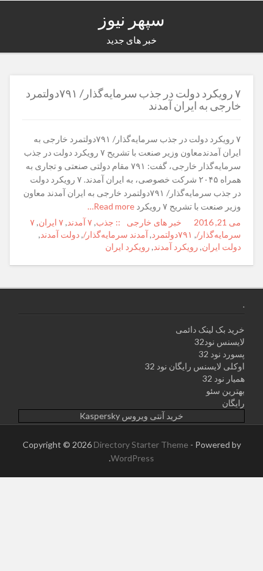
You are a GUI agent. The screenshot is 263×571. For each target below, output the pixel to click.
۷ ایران (51, 222)
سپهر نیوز (131, 19)
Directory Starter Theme (142, 444)
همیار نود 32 (223, 378)
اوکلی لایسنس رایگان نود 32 (195, 366)
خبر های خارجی (154, 222)
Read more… (111, 206)
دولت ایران (221, 246)
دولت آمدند (60, 234)
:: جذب (108, 222)
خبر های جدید (131, 39)
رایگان (233, 403)
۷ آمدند (79, 222)
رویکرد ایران (127, 246)
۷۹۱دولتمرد (172, 234)
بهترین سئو (225, 390)
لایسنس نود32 (219, 341)
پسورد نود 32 (222, 354)
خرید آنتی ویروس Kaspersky (131, 415)
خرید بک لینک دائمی (210, 329)
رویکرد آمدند (176, 246)
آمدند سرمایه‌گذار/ (115, 234)
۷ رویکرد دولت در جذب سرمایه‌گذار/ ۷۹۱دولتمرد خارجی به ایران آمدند (133, 99)
